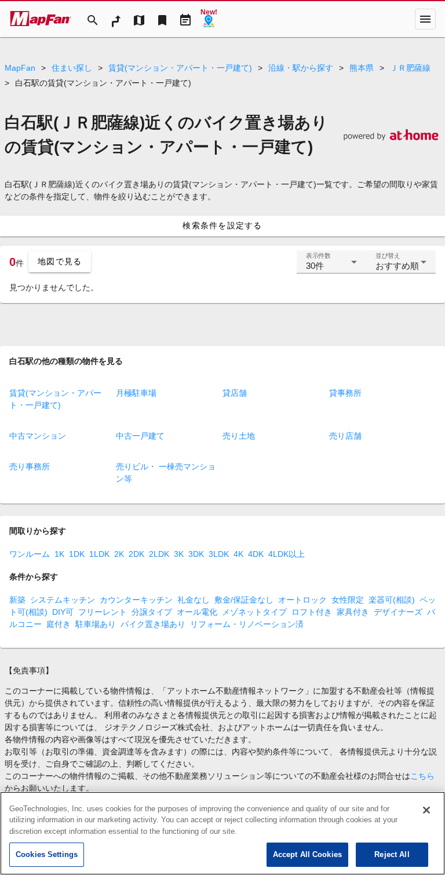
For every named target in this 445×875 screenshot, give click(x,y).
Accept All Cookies (307, 854)
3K (179, 554)
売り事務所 (29, 466)
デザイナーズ (398, 612)
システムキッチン (62, 599)
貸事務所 (345, 393)
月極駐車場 (136, 393)
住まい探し (72, 67)
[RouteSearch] (115, 19)
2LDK (159, 554)
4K (238, 554)
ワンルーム (29, 554)
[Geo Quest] (208, 19)
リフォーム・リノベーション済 (247, 624)
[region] (222, 833)
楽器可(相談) (392, 599)
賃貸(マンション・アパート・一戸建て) (180, 67)
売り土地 (238, 435)
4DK (256, 554)
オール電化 (197, 612)
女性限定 (347, 599)
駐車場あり (95, 624)
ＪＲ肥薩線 (410, 67)
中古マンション (37, 435)
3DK (196, 554)
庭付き (58, 624)
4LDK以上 (286, 554)
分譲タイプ (152, 612)
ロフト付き (311, 612)
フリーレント (102, 612)
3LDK (219, 554)
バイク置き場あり (153, 624)
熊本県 (361, 67)
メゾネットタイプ (254, 612)
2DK (136, 554)
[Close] (426, 810)
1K (59, 554)
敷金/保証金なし (243, 599)
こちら (422, 776)
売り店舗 (345, 435)
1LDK (99, 554)
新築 (17, 599)
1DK (77, 554)
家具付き (353, 612)
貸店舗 (234, 393)
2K (119, 554)
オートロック (302, 599)
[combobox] (331, 267)
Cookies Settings (47, 854)
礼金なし (193, 599)
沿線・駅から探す (300, 67)
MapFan (20, 67)
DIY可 (63, 612)
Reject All (391, 854)
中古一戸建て (140, 435)
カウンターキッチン (136, 599)
